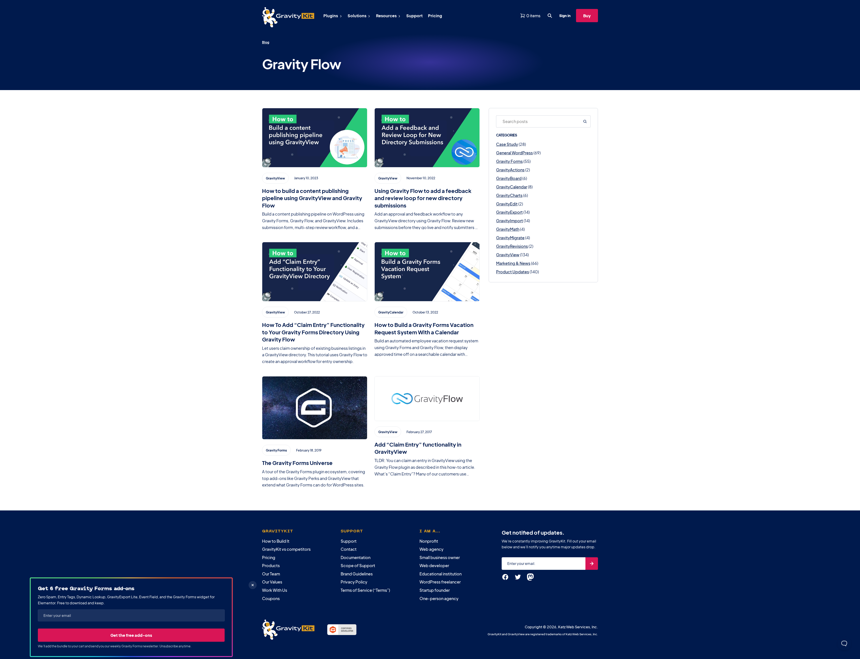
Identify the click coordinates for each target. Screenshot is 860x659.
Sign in (565, 15)
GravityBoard (509, 178)
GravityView (507, 254)
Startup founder (434, 590)
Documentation (355, 557)
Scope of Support (358, 565)
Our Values (272, 581)
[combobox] (537, 122)
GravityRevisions (512, 246)
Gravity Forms (509, 161)
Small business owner (439, 557)
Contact (349, 549)
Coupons (271, 598)
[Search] (584, 122)
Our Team (271, 573)
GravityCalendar (511, 186)
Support (349, 541)
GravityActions (510, 169)
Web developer (434, 565)
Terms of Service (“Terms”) (365, 590)
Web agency (431, 549)
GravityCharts (509, 195)
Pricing (268, 557)
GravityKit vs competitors (286, 549)
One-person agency (438, 598)
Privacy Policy (354, 581)
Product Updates (512, 271)
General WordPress (514, 152)
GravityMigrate (510, 237)
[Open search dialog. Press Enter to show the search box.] (550, 16)
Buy (587, 15)
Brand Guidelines (357, 573)
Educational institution (440, 573)
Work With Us (274, 590)
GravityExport (509, 212)
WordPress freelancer (440, 581)
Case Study (507, 144)
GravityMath (507, 229)
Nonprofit (428, 541)
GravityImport (509, 220)
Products (271, 565)
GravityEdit (507, 203)
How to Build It (275, 541)
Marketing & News (513, 263)
